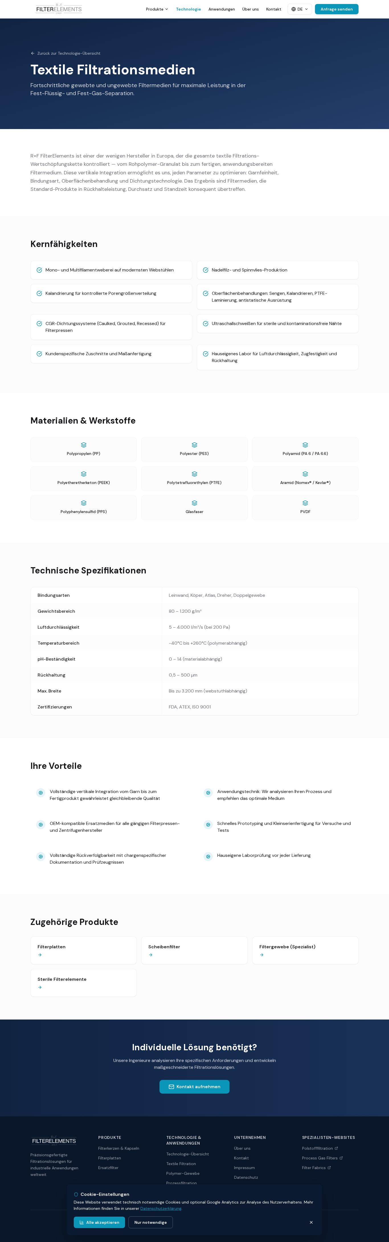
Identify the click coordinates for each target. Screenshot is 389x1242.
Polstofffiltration (317, 1148)
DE (300, 9)
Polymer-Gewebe (183, 1173)
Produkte (154, 9)
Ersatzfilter (108, 1167)
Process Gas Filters (320, 1158)
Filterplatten (109, 1158)
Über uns (250, 9)
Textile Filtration (181, 1163)
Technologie (188, 9)
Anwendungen (221, 9)
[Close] (311, 1222)
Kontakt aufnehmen (198, 1087)
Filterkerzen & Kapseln (118, 1148)
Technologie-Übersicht (187, 1154)
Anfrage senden (337, 9)
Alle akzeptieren (102, 1222)
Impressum (244, 1167)
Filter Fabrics (314, 1167)
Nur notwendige (150, 1222)
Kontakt (273, 9)
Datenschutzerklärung (160, 1208)
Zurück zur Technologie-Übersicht (69, 53)
